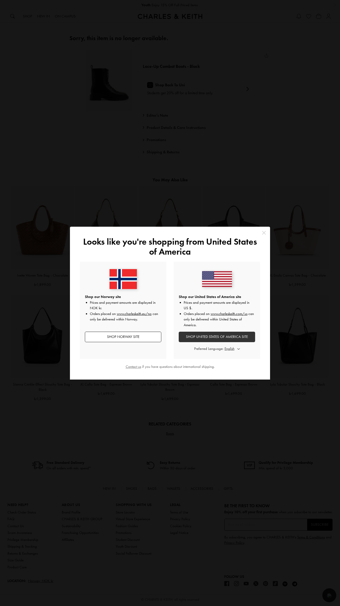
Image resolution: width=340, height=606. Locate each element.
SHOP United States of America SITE (217, 336)
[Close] (264, 232)
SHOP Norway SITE (123, 336)
